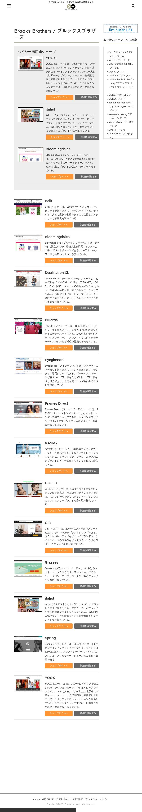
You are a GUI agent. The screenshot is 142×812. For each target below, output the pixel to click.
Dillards (51, 320)
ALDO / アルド (117, 98)
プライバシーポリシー (97, 799)
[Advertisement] (71, 760)
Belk (48, 201)
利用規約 (78, 799)
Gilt (48, 523)
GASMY (51, 443)
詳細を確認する (89, 97)
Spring (50, 638)
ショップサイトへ (60, 97)
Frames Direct (56, 403)
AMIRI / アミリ (117, 129)
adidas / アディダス (120, 75)
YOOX (51, 58)
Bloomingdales (58, 149)
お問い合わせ (63, 799)
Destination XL (57, 273)
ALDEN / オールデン (120, 94)
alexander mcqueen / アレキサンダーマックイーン (121, 106)
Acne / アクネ (116, 71)
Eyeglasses (54, 360)
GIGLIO (51, 483)
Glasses (51, 562)
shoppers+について (43, 799)
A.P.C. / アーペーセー (120, 60)
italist (50, 109)
